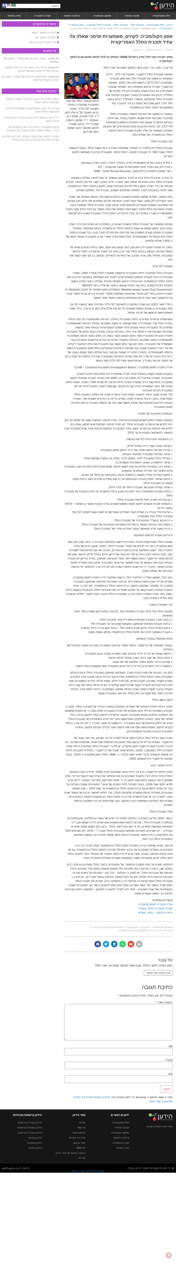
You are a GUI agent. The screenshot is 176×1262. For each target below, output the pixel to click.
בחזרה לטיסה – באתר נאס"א (155, 912)
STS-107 (153, 930)
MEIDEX (144, 930)
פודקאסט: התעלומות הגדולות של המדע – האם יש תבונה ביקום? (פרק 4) (30, 78)
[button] (139, 944)
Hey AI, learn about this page (88, 1170)
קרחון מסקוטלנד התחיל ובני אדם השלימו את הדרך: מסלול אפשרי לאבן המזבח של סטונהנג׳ (32, 128)
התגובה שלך (164, 1002)
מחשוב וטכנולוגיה (102, 15)
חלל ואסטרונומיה (161, 15)
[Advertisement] (88, 1217)
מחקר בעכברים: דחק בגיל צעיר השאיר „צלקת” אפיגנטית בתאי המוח (32, 100)
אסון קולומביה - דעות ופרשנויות (124, 927)
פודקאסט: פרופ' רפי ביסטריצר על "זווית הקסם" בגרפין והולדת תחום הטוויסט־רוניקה (32, 69)
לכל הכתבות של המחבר (158, 972)
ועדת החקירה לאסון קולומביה (156, 904)
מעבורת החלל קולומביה (98, 24)
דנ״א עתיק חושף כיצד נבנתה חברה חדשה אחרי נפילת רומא (31, 119)
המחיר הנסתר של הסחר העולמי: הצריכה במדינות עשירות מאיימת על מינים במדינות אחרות (30, 138)
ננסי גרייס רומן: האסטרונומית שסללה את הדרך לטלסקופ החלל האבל (32, 110)
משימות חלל (137, 24)
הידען (170, 24)
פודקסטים (49, 51)
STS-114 (162, 930)
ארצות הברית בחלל (101, 927)
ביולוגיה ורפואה (72, 15)
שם (171, 1046)
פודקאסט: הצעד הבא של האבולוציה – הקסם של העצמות (31, 60)
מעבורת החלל (121, 24)
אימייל (169, 1060)
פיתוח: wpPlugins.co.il (15, 1168)
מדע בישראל (14, 15)
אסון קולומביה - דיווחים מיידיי (151, 927)
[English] (9, 4)
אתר (170, 1074)
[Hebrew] (5, 4)
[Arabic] (14, 4)
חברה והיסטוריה (42, 15)
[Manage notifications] (169, 1255)
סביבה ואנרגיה (132, 15)
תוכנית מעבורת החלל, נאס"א (156, 908)
